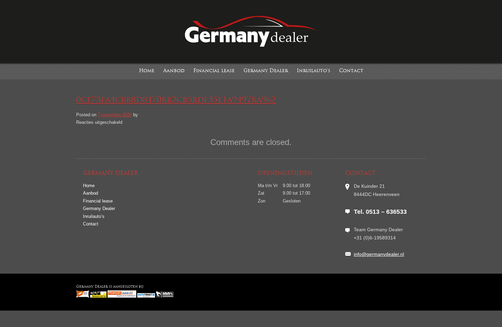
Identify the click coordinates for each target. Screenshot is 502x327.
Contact (351, 71)
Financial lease (214, 71)
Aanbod (173, 71)
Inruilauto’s (313, 71)
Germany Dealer (265, 71)
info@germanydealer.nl (379, 254)
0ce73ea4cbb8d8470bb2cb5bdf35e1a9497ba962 (176, 100)
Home (146, 71)
